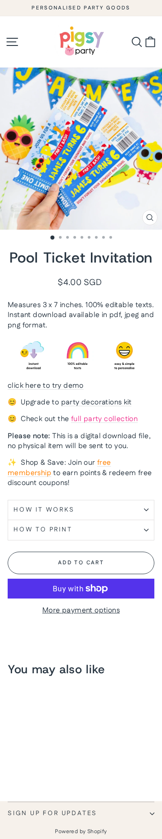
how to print (43, 529)
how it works (44, 509)
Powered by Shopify (81, 831)
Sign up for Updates (52, 813)
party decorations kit (96, 402)
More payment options (81, 611)
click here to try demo (46, 386)
